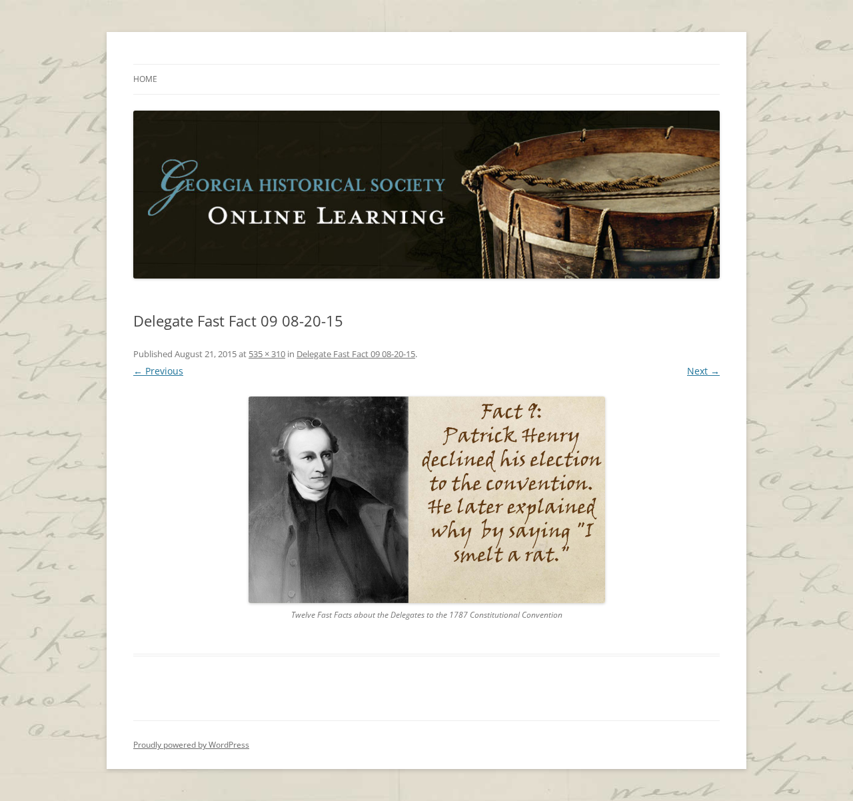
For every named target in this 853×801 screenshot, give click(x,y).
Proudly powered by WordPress (191, 744)
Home (145, 79)
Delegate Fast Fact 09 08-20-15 (356, 354)
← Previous (158, 371)
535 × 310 (267, 354)
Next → (703, 371)
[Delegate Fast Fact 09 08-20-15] (426, 500)
